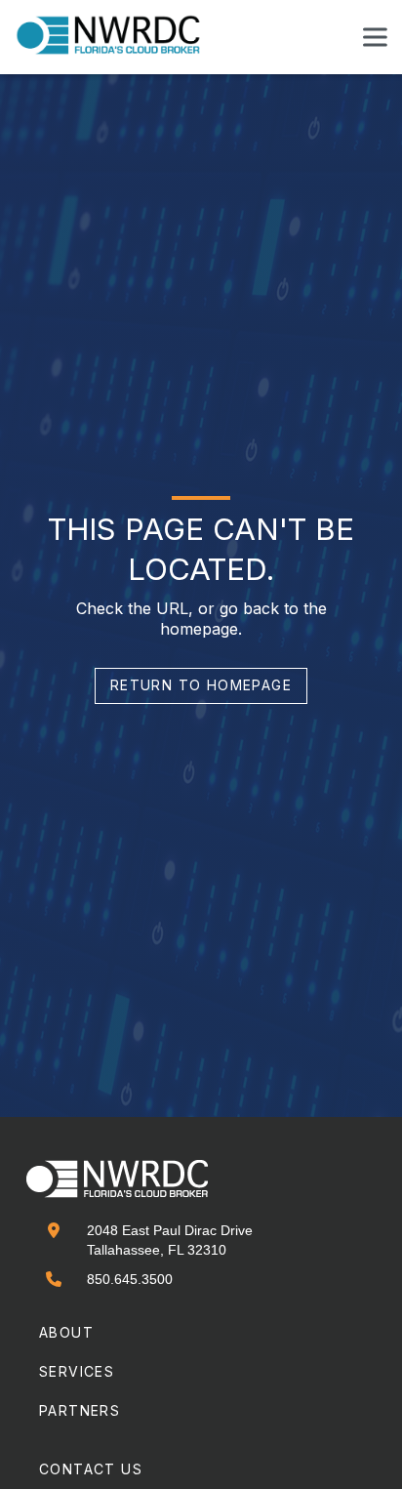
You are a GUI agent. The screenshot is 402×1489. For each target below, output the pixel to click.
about (66, 1332)
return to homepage (201, 685)
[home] (120, 37)
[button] (374, 37)
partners (79, 1410)
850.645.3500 (130, 1279)
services (76, 1371)
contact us (90, 1469)
